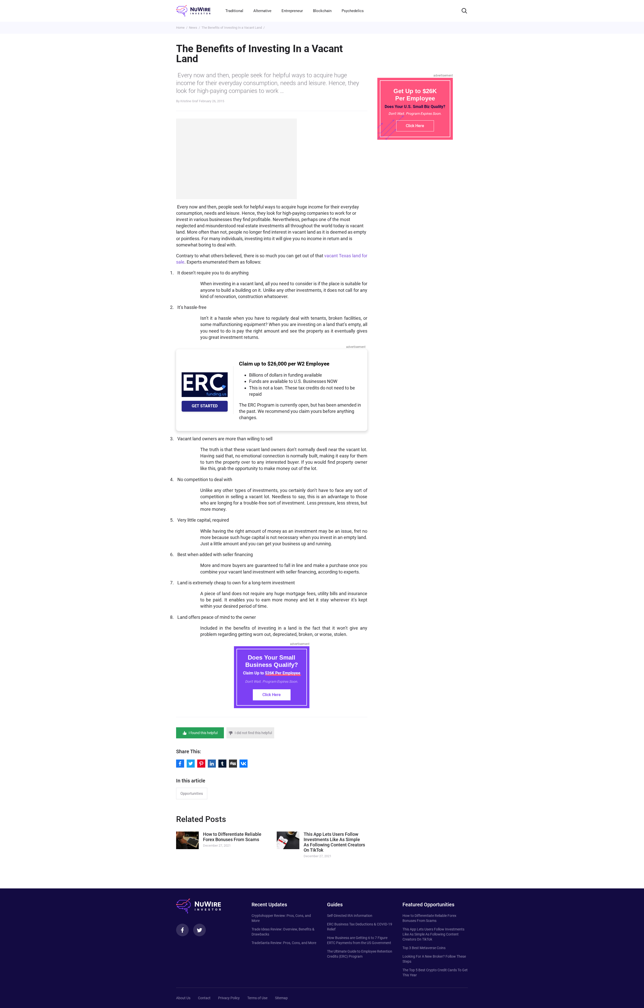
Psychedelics (353, 11)
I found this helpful (203, 733)
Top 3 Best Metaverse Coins (424, 948)
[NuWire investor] (193, 11)
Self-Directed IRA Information (349, 916)
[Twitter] (199, 930)
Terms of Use (257, 998)
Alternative (262, 11)
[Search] (464, 11)
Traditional (234, 11)
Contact (204, 998)
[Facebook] (182, 930)
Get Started (205, 406)
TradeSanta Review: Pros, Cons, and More (284, 943)
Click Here (271, 694)
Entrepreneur (292, 11)
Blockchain (322, 11)
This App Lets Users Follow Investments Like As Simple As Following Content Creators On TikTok (433, 934)
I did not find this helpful (253, 733)
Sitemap (281, 998)
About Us (183, 998)
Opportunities (191, 793)
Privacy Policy (229, 998)
